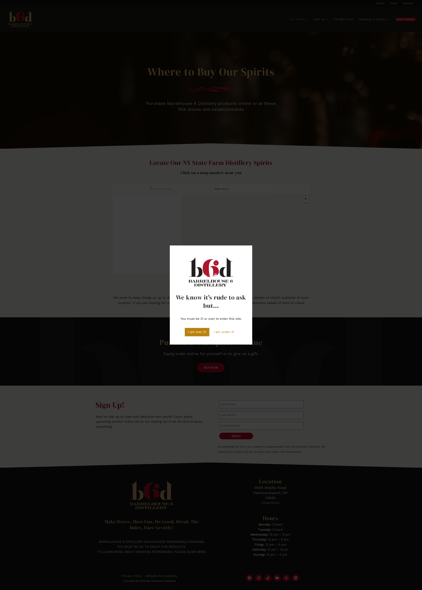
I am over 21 (197, 332)
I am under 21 (224, 332)
